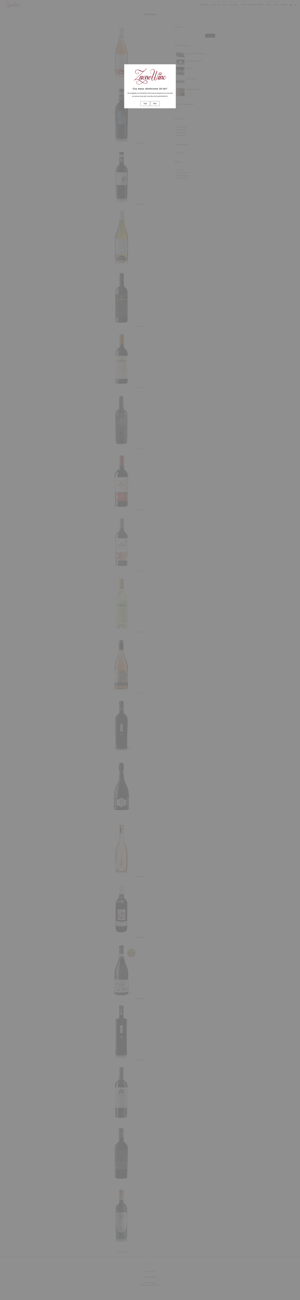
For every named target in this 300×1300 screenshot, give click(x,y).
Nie (155, 103)
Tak (145, 103)
